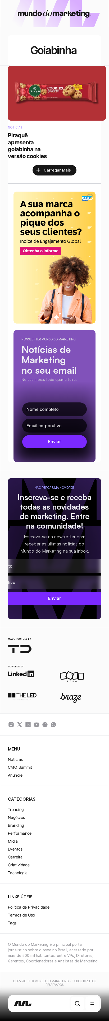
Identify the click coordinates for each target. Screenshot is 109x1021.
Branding (16, 825)
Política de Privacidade (28, 907)
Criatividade (19, 864)
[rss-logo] (45, 724)
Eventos (15, 849)
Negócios (16, 817)
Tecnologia (18, 872)
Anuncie (15, 775)
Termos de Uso (21, 915)
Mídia (13, 841)
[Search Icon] (77, 1003)
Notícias (15, 759)
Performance (20, 833)
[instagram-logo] (11, 724)
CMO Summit (20, 767)
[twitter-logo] (19, 724)
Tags (12, 922)
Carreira (15, 856)
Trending (16, 809)
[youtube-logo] (36, 724)
